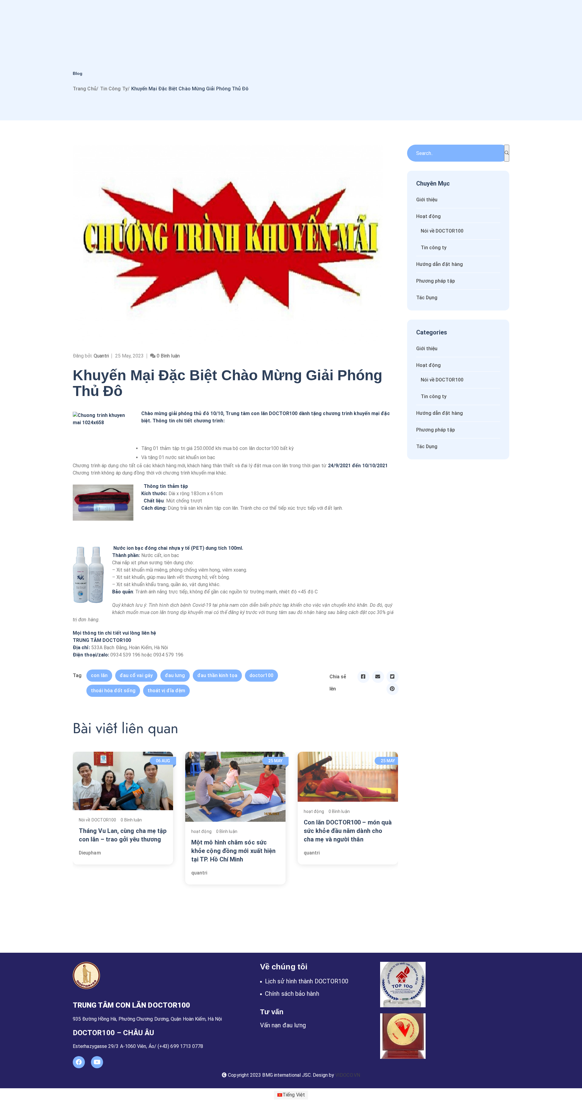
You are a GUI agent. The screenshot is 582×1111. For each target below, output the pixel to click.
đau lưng (175, 675)
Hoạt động (428, 216)
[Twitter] (392, 677)
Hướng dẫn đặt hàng (439, 264)
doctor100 (261, 675)
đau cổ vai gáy (136, 675)
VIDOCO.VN (347, 1075)
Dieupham (90, 853)
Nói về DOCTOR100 (97, 819)
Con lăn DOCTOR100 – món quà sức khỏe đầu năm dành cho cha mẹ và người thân (348, 831)
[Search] (506, 153)
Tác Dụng (427, 297)
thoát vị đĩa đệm (166, 690)
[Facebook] (363, 677)
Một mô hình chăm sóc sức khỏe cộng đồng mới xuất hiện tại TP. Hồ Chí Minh (233, 851)
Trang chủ (84, 89)
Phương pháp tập (435, 281)
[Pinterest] (392, 689)
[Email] (378, 677)
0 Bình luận (131, 819)
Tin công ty (114, 89)
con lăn (99, 675)
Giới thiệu (427, 200)
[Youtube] (97, 1062)
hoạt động (201, 831)
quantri (199, 873)
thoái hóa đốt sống (113, 690)
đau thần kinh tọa (217, 675)
